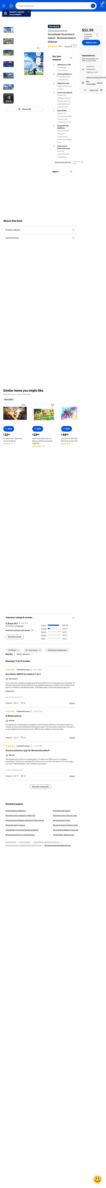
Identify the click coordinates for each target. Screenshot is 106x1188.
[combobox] (56, 5)
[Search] (93, 6)
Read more (10, 691)
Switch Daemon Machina (16, 810)
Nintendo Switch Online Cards (65, 825)
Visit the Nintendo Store (57, 30)
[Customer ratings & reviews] (73, 617)
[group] (59, 46)
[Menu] (4, 6)
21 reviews (19, 626)
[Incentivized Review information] (21, 697)
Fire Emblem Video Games (63, 835)
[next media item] (38, 62)
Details (99, 83)
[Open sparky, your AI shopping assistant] (97, 1179)
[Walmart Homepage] (11, 6)
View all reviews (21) (40, 787)
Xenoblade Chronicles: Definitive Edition (22, 830)
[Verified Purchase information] (31, 670)
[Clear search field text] (89, 5)
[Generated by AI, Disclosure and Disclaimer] (82, 162)
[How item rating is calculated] (32, 630)
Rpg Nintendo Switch (61, 810)
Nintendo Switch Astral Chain (65, 815)
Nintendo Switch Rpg (61, 820)
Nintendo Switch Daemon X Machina (20, 815)
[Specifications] (73, 238)
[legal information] (97, 34)
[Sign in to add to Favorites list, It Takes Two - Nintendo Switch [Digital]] (23, 405)
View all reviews (14, 637)
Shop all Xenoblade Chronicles (65, 830)
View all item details (63, 162)
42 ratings (67, 46)
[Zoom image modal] (38, 59)
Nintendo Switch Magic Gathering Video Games (25, 820)
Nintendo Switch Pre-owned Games (20, 835)
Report (72, 703)
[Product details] (73, 230)
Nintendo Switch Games (15, 825)
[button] (38, 48)
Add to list (94, 90)
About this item (12, 220)
